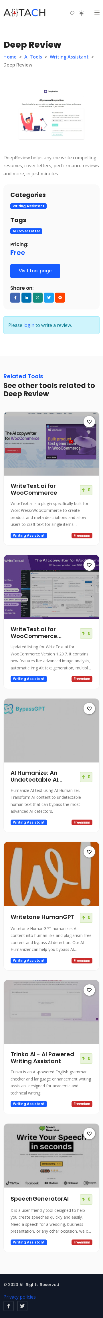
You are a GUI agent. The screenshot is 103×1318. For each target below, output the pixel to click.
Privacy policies (19, 1297)
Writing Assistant (69, 57)
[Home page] (24, 13)
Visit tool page (35, 271)
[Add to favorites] (89, 421)
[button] (97, 13)
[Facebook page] (8, 1306)
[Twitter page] (22, 1306)
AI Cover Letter (26, 231)
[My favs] (72, 12)
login (28, 325)
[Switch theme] (81, 13)
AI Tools (33, 57)
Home (10, 57)
